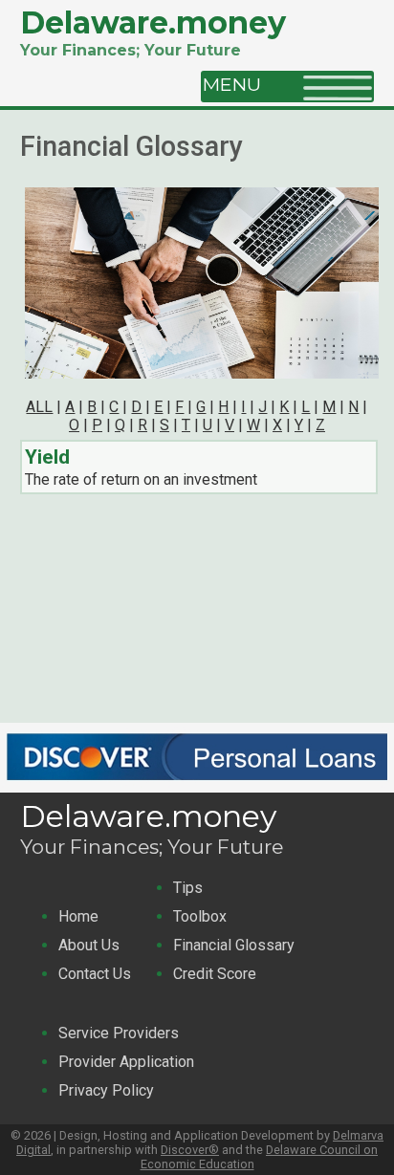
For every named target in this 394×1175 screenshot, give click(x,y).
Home (78, 916)
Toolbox (200, 916)
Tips (188, 888)
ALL (39, 407)
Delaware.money (153, 22)
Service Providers (118, 1033)
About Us (89, 945)
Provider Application (126, 1062)
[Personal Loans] (197, 783)
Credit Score (214, 974)
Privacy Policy (106, 1090)
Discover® (190, 1149)
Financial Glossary (234, 945)
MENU (239, 84)
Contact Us (94, 974)
